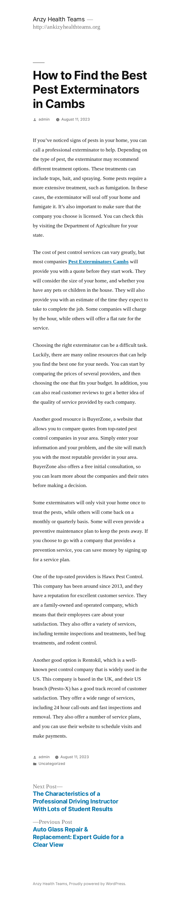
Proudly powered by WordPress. (97, 883)
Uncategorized (52, 763)
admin (44, 119)
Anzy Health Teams (59, 19)
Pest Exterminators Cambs (98, 261)
